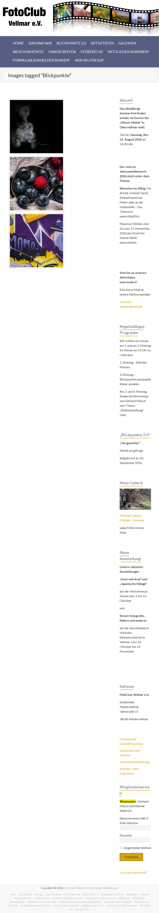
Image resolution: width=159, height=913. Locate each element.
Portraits (13, 905)
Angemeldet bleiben (137, 848)
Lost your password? (133, 872)
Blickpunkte (139, 898)
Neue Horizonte (28, 52)
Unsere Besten (62, 52)
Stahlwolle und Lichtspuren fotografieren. (80, 901)
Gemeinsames (53, 894)
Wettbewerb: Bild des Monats (67, 898)
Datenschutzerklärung (134, 762)
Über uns (38, 894)
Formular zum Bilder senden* (41, 60)
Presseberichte (72, 894)
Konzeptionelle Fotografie (118, 901)
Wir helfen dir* (89, 60)
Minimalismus (141, 901)
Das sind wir (40, 43)
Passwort (126, 835)
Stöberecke (92, 52)
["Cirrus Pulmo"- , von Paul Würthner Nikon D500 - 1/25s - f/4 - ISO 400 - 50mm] (36, 126)
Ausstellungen (17, 901)
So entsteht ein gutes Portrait (36, 905)
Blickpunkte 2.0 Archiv (112, 894)
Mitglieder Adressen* (128, 52)
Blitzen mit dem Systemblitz (42, 901)
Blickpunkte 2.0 (71, 43)
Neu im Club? (82, 909)
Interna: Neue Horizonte (66, 905)
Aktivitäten (102, 43)
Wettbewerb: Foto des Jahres (100, 898)
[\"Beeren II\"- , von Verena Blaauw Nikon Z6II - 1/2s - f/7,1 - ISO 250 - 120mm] (36, 183)
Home (18, 43)
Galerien (127, 43)
